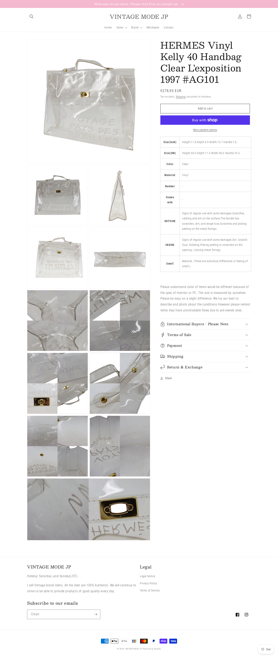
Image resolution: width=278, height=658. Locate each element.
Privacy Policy (148, 583)
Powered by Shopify (152, 649)
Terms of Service (150, 590)
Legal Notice (147, 576)
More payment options (205, 129)
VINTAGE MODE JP (133, 649)
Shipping (181, 96)
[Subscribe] (95, 614)
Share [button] (168, 378)
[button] (31, 16)
